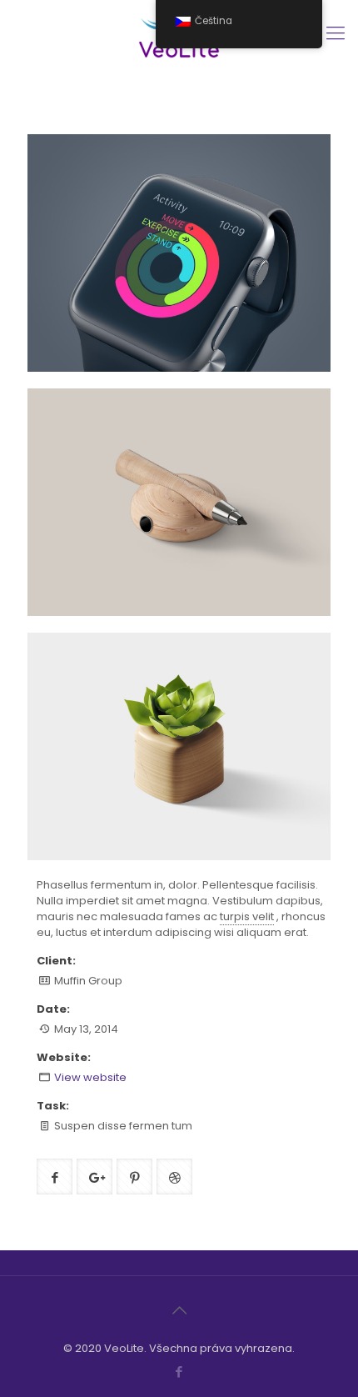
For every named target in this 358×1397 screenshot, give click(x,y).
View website (90, 1077)
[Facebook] (179, 1371)
